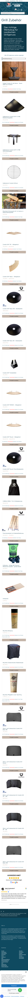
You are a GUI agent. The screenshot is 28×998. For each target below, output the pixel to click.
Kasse (2, 955)
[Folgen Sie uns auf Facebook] (1, 911)
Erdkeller (20, 953)
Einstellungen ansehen (14, 993)
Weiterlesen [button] (4, 900)
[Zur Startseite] (14, 4)
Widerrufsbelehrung (5, 960)
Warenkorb (3, 954)
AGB (2, 958)
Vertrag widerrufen (4, 966)
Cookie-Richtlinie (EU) (4, 962)
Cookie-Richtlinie (7, 996)
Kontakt (7, 0)
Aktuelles (20, 950)
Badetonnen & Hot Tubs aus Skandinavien (22, 955)
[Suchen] (26, 13)
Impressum (22, 996)
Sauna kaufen (21, 958)
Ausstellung (12, 0)
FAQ (17, 0)
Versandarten (3, 952)
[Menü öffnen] (21, 10)
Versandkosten (12, 122)
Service (20, 0)
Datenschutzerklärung (15, 996)
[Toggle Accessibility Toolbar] (1, 996)
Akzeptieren (14, 985)
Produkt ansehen (14, 92)
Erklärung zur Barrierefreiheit (4, 965)
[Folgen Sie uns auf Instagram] (3, 911)
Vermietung (21, 952)
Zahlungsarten (4, 953)
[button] (26, 972)
